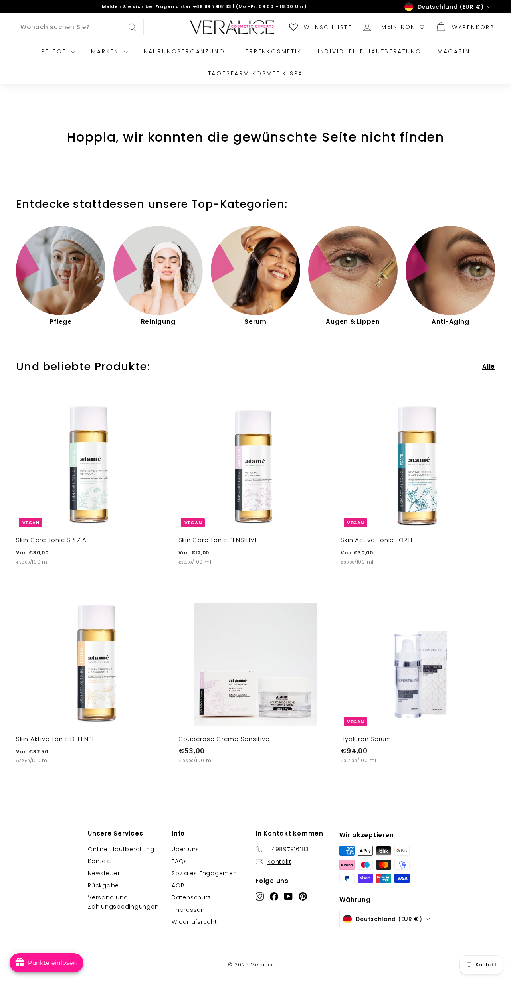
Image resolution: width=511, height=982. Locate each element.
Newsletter (104, 873)
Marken (106, 51)
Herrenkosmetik (271, 51)
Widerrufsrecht (194, 922)
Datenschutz (191, 897)
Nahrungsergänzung (184, 51)
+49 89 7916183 (212, 6)
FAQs (179, 861)
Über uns (185, 849)
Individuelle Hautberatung (370, 51)
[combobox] (80, 27)
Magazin (454, 51)
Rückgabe (103, 885)
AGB (178, 885)
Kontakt (99, 861)
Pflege (55, 51)
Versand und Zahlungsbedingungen (123, 901)
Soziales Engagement (205, 873)
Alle (488, 366)
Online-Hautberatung (121, 849)
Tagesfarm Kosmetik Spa (255, 73)
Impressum (189, 910)
